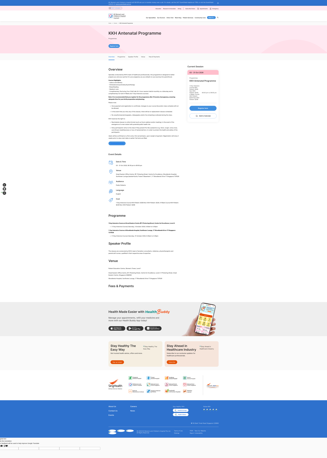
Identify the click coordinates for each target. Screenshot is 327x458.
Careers (133, 406)
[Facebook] (204, 410)
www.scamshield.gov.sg (123, 4)
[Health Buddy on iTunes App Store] (116, 328)
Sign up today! (117, 362)
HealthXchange (182, 410)
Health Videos (182, 414)
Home (109, 23)
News (132, 411)
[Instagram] (210, 410)
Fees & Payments (154, 57)
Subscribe (172, 362)
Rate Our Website (200, 431)
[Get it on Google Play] (135, 328)
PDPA (191, 431)
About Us (112, 406)
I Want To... (211, 17)
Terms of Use (178, 431)
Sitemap (176, 433)
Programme (121, 57)
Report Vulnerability (196, 433)
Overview (111, 57)
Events (115, 23)
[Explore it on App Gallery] (153, 328)
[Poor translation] (5, 446)
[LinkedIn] (213, 410)
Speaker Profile (133, 57)
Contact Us (113, 411)
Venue (143, 57)
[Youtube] (207, 410)
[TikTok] (217, 410)
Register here (114, 46)
